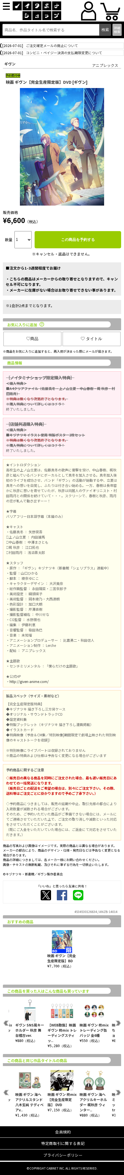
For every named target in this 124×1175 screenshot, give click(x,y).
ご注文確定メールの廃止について (52, 45)
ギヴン (10, 64)
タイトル (94, 338)
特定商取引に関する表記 (62, 1143)
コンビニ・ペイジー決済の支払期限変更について (64, 52)
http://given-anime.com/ (29, 681)
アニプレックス (105, 65)
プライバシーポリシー (63, 1155)
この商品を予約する (78, 239)
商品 (34, 338)
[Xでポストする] (46, 895)
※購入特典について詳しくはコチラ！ (35, 403)
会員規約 (63, 1132)
